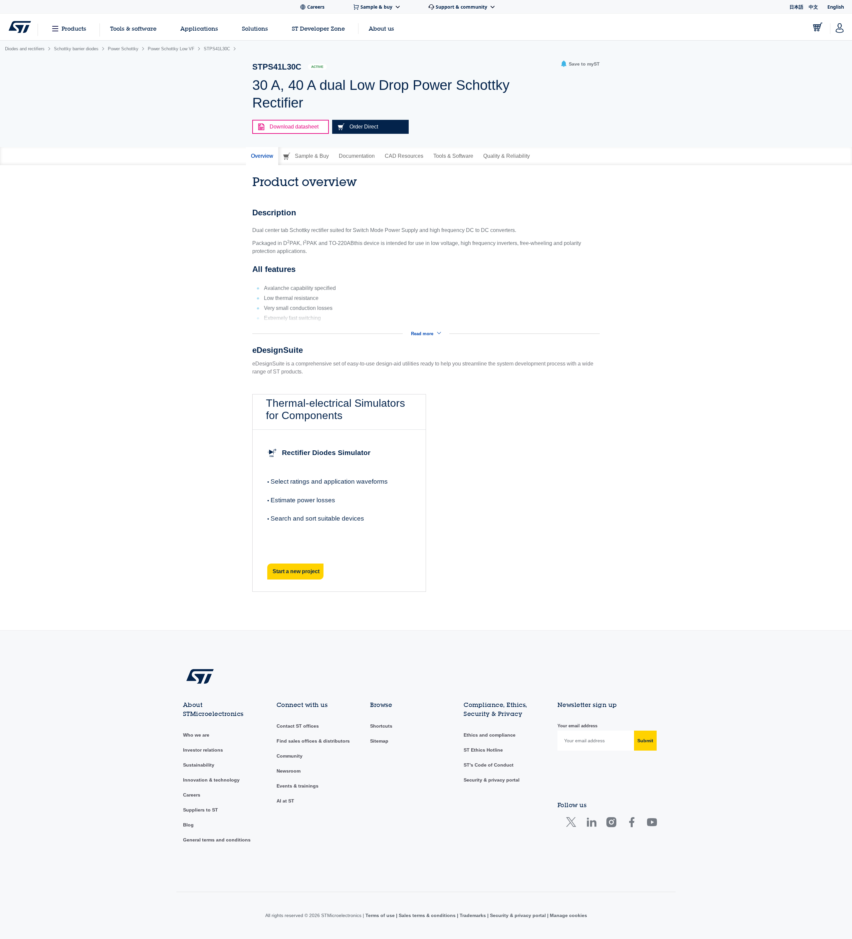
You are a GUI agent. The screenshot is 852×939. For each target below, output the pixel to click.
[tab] (262, 156)
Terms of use (380, 915)
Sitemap (379, 741)
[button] (580, 64)
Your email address (577, 725)
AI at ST (285, 801)
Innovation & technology (211, 780)
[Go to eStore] (817, 27)
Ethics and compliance (490, 735)
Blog (188, 824)
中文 (813, 7)
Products (74, 28)
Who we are (196, 735)
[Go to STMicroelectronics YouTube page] (652, 823)
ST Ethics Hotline (483, 750)
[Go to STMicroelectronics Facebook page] (631, 823)
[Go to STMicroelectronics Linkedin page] (591, 823)
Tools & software (133, 28)
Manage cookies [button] (567, 915)
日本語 (796, 7)
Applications (199, 28)
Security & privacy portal (492, 780)
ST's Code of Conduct (489, 765)
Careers (191, 795)
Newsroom (289, 771)
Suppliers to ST (200, 810)
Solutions (255, 28)
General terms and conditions (217, 839)
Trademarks (472, 915)
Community (290, 756)
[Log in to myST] (839, 27)
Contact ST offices (298, 726)
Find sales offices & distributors (313, 741)
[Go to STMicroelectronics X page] (572, 823)
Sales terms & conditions (427, 915)
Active (317, 67)
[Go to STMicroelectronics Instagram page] (611, 823)
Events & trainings (298, 786)
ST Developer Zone (318, 28)
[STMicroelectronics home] (20, 27)
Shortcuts (381, 726)
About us (381, 28)
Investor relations (203, 750)
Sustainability (198, 765)
